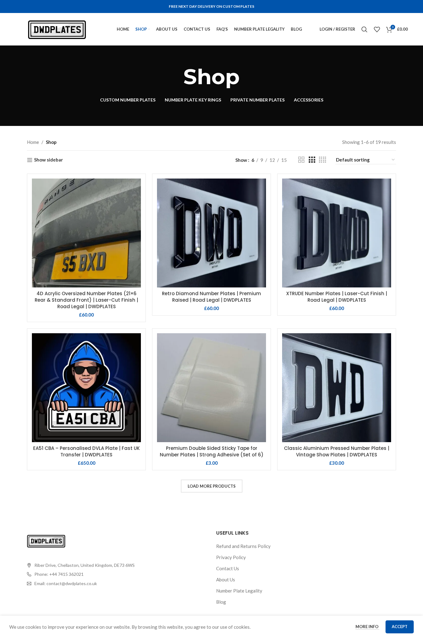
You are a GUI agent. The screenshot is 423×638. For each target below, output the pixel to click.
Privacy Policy (231, 557)
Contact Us (227, 568)
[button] (86, 393)
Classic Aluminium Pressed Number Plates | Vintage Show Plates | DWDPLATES (336, 451)
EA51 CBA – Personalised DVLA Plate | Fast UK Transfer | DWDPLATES (86, 451)
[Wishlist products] (377, 29)
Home (33, 142)
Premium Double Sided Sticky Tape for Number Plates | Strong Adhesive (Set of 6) (212, 451)
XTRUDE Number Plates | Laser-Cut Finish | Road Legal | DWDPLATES (336, 296)
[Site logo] (57, 28)
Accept (400, 626)
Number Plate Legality (239, 590)
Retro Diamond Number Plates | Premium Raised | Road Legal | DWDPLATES (211, 296)
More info (367, 626)
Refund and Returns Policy (243, 546)
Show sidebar (48, 160)
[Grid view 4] (322, 160)
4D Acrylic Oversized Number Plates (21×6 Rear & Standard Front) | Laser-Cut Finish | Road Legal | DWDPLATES (86, 300)
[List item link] (81, 574)
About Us (225, 579)
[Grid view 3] (312, 160)
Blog (221, 602)
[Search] (364, 29)
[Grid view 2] (301, 160)
